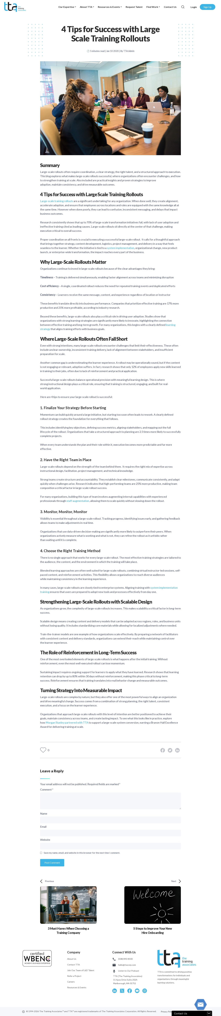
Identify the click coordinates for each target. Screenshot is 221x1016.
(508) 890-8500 (125, 959)
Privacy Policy (167, 1011)
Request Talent (134, 6)
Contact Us (170, 6)
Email (43, 826)
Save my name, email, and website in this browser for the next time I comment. (82, 852)
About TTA (86, 6)
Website (45, 839)
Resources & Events (109, 6)
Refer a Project (74, 976)
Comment (46, 789)
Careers (71, 981)
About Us (71, 959)
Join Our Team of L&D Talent (80, 970)
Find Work (152, 6)
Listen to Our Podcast (128, 970)
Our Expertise (66, 6)
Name (43, 813)
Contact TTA (73, 964)
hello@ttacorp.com (127, 965)
